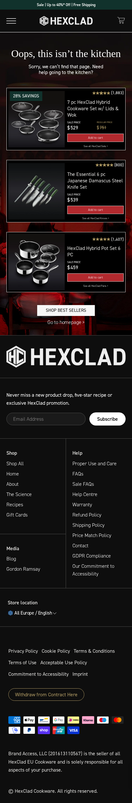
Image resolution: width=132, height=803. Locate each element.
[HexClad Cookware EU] (66, 357)
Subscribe (107, 419)
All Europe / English (33, 613)
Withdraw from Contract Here (46, 694)
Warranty (82, 504)
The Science (19, 494)
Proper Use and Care (94, 463)
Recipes (14, 504)
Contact (80, 545)
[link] (95, 146)
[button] (36, 119)
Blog (11, 558)
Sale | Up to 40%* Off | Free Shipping (66, 4)
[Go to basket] (121, 20)
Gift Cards (17, 514)
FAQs (77, 473)
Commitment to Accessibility (38, 674)
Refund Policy (86, 514)
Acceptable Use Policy (63, 662)
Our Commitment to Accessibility (93, 570)
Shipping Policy (88, 525)
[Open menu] (11, 21)
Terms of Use (22, 662)
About (12, 484)
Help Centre (84, 494)
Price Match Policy (91, 535)
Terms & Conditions (94, 651)
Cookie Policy (56, 651)
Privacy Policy (23, 651)
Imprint (80, 674)
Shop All (15, 463)
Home (12, 473)
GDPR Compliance (91, 555)
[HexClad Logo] (66, 21)
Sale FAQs (83, 484)
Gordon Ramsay (23, 569)
